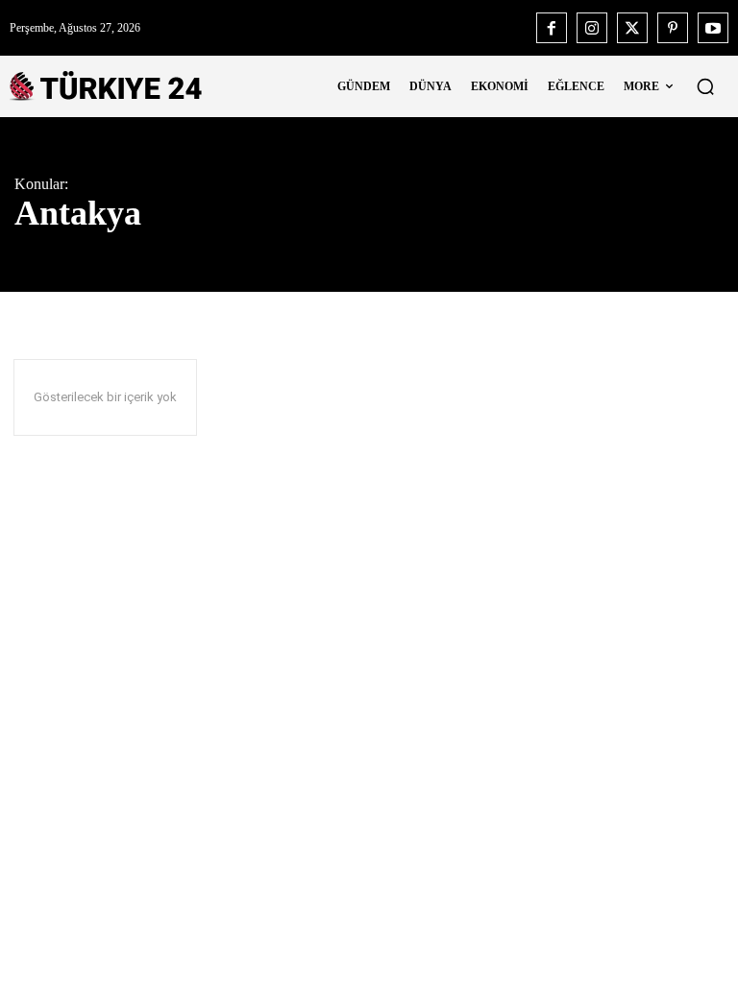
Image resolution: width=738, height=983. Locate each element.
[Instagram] (592, 27)
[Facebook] (551, 27)
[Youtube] (713, 27)
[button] (705, 86)
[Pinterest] (672, 27)
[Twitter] (632, 27)
